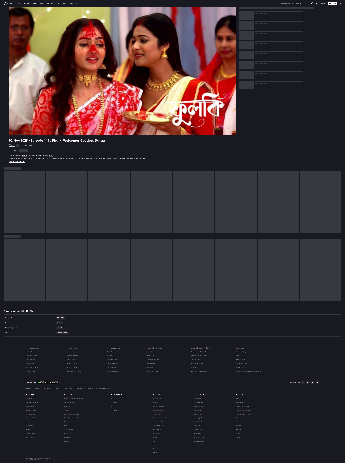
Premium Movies (69, 395)
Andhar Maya (157, 414)
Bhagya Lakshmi (241, 360)
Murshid (155, 402)
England (238, 430)
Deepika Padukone (199, 406)
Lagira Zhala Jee (195, 360)
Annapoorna (29, 426)
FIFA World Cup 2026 (242, 406)
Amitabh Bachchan (199, 437)
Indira (28, 430)
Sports (18, 3)
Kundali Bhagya (30, 414)
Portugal (238, 437)
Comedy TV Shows (72, 363)
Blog (237, 399)
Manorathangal (158, 410)
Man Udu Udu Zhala (197, 363)
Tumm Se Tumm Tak (32, 402)
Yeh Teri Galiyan (151, 356)
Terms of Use (68, 388)
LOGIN (323, 3)
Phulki (12, 145)
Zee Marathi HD (115, 410)
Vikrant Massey (198, 402)
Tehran (66, 410)
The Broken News (158, 426)
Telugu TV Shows (31, 363)
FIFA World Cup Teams (243, 410)
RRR (65, 445)
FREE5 (42, 3)
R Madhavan (197, 399)
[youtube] (317, 382)
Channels (28, 388)
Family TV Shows (71, 360)
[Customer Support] (312, 3)
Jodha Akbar (150, 352)
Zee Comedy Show (241, 363)
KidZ (58, 3)
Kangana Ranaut (199, 441)
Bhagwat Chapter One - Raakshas (74, 399)
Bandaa (66, 441)
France (238, 418)
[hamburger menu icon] (340, 3)
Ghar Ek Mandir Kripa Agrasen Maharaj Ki (248, 371)
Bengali (24, 156)
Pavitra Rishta (151, 363)
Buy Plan (333, 3)
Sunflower (156, 445)
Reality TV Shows (72, 367)
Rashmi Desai (198, 445)
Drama (51, 156)
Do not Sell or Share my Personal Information (98, 388)
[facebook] (303, 382)
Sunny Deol (197, 426)
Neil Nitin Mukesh (199, 430)
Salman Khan (198, 410)
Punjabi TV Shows (31, 371)
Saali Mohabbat (69, 402)
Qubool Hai (150, 367)
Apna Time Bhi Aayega (153, 360)
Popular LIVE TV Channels (119, 395)
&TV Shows (110, 356)
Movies (34, 3)
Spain (238, 422)
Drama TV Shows (72, 352)
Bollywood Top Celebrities (202, 395)
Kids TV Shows (30, 437)
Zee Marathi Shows (112, 360)
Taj (154, 441)
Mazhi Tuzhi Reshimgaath (198, 352)
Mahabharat (29, 399)
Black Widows (157, 430)
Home (11, 3)
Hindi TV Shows (30, 352)
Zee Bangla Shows (112, 371)
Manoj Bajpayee (198, 414)
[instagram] (307, 382)
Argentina (239, 426)
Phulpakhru (194, 367)
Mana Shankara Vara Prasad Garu (74, 418)
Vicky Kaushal (198, 422)
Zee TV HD (114, 402)
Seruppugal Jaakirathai (160, 418)
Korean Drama (30, 433)
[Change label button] (316, 3)
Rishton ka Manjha (241, 352)
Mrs (65, 422)
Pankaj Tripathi (198, 418)
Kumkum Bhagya (31, 410)
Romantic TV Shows (72, 356)
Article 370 (67, 433)
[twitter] (312, 382)
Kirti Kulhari (197, 433)
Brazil (238, 433)
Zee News (114, 399)
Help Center (47, 388)
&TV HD (113, 406)
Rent (71, 3)
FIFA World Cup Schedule (243, 414)
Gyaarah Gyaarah (158, 406)
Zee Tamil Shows (112, 367)
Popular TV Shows (31, 395)
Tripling (155, 449)
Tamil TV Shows (30, 360)
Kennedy (67, 406)
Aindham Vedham (158, 422)
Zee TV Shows (111, 352)
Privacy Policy (57, 388)
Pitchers (155, 453)
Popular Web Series (159, 395)
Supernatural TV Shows (74, 371)
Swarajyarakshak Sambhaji (199, 371)
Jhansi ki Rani (30, 406)
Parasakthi (67, 437)
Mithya (155, 437)
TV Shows (26, 3)
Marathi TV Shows (31, 356)
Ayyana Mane (157, 399)
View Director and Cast (17, 161)
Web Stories (239, 402)
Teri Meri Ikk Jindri (152, 371)
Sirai (65, 426)
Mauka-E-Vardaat (241, 367)
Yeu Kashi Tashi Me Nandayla (199, 356)
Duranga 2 (156, 433)
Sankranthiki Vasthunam (71, 414)
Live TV (65, 3)
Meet (237, 356)
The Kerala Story (69, 430)
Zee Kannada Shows (113, 363)
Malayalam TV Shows (32, 367)
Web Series (50, 3)
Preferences (79, 388)
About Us (37, 388)
